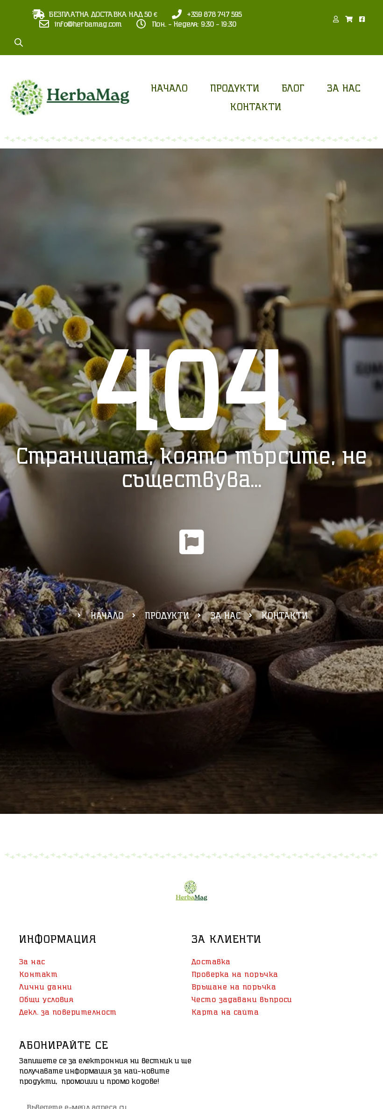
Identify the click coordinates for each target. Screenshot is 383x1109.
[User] (335, 19)
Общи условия (46, 999)
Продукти (234, 88)
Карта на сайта (225, 1012)
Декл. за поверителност (68, 1012)
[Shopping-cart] (348, 19)
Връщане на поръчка (234, 986)
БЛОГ (293, 88)
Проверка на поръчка (235, 974)
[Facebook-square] (362, 19)
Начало (169, 88)
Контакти (255, 106)
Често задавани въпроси (242, 999)
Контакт (38, 974)
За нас (344, 88)
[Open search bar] (18, 42)
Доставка (211, 961)
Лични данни (45, 986)
